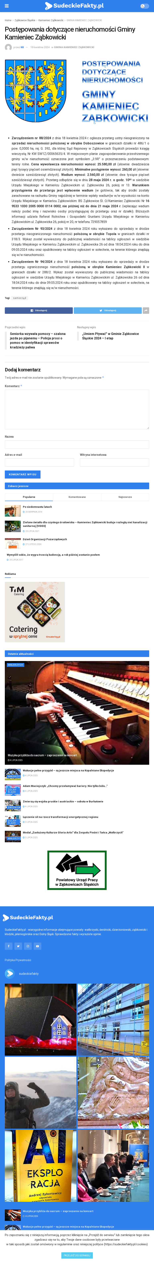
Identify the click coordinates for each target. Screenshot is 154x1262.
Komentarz (13, 386)
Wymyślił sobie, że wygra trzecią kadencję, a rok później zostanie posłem (53, 554)
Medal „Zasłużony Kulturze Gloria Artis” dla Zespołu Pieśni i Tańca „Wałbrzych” (73, 832)
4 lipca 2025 (16, 760)
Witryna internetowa (93, 454)
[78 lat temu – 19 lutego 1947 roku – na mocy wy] (113, 1093)
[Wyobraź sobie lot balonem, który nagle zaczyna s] (40, 1166)
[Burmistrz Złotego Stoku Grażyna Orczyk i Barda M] (113, 1166)
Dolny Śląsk (12, 790)
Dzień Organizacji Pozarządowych (45, 539)
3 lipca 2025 (31, 822)
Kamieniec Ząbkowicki (50, 20)
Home (8, 20)
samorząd (19, 298)
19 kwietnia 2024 (40, 47)
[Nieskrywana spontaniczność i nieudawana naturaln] (40, 1020)
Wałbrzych (15, 665)
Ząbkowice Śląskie (25, 20)
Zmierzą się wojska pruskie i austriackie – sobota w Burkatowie (63, 801)
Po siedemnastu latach (37, 506)
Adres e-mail (13, 454)
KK (22, 47)
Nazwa (9, 436)
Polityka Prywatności (18, 960)
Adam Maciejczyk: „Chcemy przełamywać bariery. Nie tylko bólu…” (65, 785)
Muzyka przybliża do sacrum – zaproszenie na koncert (42, 755)
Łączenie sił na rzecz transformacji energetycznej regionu (60, 817)
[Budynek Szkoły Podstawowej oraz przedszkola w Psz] (113, 1020)
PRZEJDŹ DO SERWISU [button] (77, 1255)
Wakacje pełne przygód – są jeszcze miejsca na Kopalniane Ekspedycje (68, 770)
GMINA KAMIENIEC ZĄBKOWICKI (84, 20)
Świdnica (14, 807)
